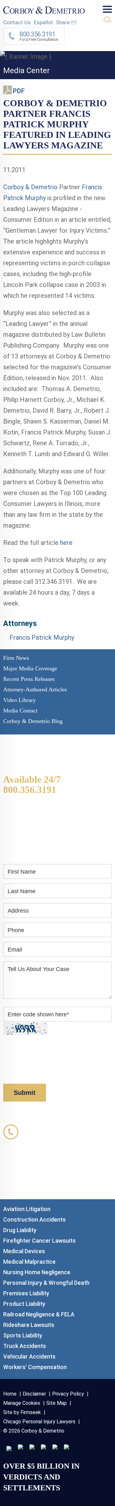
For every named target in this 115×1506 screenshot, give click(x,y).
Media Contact (20, 710)
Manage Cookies (21, 1403)
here (66, 542)
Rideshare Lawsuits (28, 1325)
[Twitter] (31, 1447)
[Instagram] (43, 1447)
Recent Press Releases (29, 679)
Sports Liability (22, 1335)
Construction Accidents (34, 1219)
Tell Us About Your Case (38, 969)
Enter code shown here (38, 1014)
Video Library (19, 700)
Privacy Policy (61, 1063)
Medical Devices (24, 1251)
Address (18, 910)
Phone (16, 930)
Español (43, 22)
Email (15, 949)
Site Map (56, 1403)
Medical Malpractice (29, 1261)
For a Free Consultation (38, 36)
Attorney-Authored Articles (35, 689)
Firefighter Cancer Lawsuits (39, 1240)
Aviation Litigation (26, 1209)
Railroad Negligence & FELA (38, 1314)
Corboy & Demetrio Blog (33, 721)
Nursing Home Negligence (36, 1272)
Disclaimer (16, 1073)
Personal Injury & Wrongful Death (46, 1282)
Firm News (16, 658)
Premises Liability (26, 1293)
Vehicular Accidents (29, 1356)
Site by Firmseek (22, 1412)
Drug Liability (19, 1230)
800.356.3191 (29, 789)
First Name (22, 872)
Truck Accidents (24, 1346)
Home (10, 1394)
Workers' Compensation (35, 1367)
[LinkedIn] (20, 1447)
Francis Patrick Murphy (42, 637)
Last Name (21, 891)
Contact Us (17, 22)
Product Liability (24, 1303)
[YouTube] (66, 1447)
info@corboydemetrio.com (68, 1183)
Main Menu (107, 9)
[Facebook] (54, 1447)
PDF (19, 91)
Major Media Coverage (30, 668)
